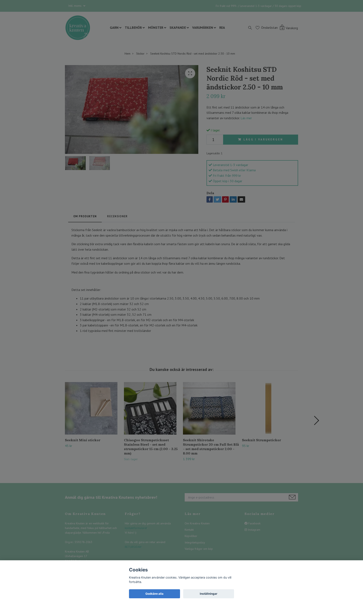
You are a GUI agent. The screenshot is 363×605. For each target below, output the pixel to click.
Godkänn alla (154, 593)
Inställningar (208, 593)
